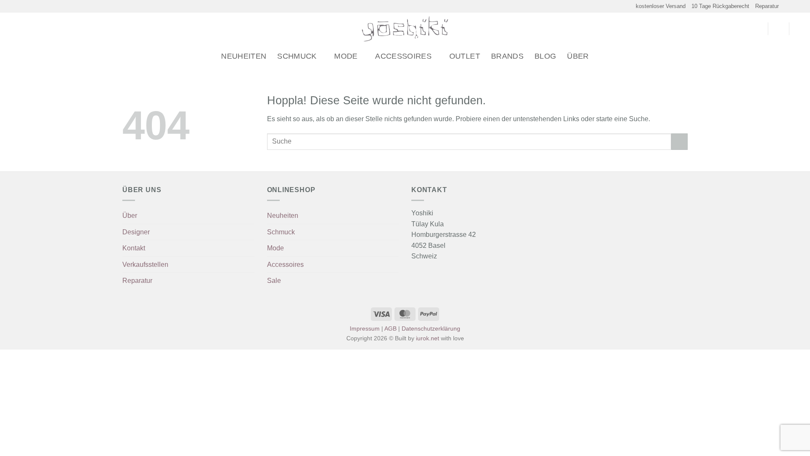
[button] (9, 29)
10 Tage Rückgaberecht (720, 6)
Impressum (365, 328)
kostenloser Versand (661, 6)
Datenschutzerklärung (431, 328)
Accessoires (403, 56)
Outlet (464, 56)
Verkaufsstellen (145, 264)
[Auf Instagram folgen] (791, 6)
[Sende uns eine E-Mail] (799, 6)
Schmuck (296, 56)
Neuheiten (243, 56)
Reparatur (767, 6)
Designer (136, 232)
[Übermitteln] (679, 141)
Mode (345, 56)
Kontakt (133, 248)
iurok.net (427, 338)
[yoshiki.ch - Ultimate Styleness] (405, 29)
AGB (390, 328)
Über (578, 56)
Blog (545, 56)
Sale (274, 280)
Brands (507, 56)
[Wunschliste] (758, 28)
